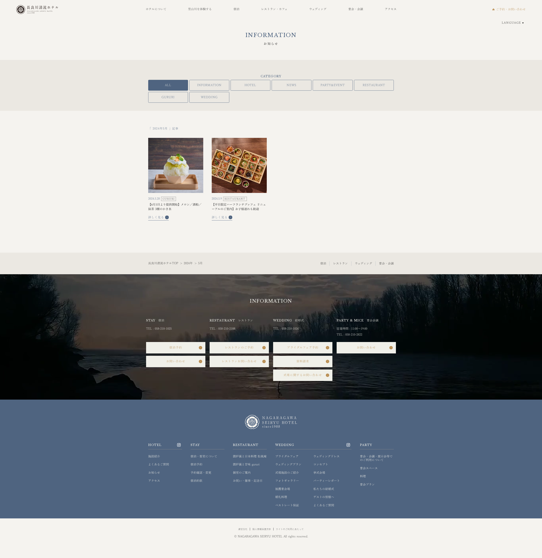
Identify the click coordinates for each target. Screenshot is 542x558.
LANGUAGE (511, 22)
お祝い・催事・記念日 (248, 480)
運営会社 (242, 529)
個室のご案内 (242, 472)
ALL (168, 85)
